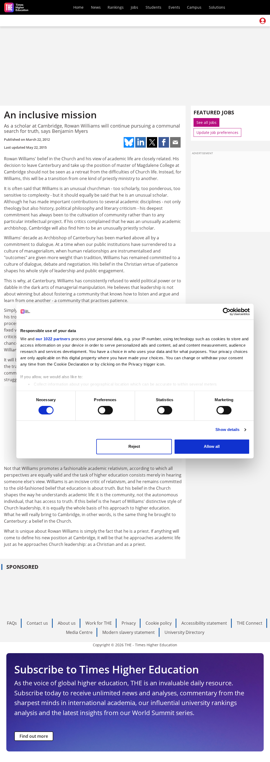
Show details (227, 430)
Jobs (134, 7)
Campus (194, 7)
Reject (134, 446)
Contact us (37, 623)
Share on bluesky (129, 142)
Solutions (217, 7)
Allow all (212, 446)
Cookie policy (159, 623)
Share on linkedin (140, 142)
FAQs (12, 623)
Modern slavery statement (128, 632)
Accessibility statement (204, 623)
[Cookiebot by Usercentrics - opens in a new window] (227, 312)
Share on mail (175, 142)
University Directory (184, 632)
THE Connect (249, 623)
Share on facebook (163, 142)
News (96, 7)
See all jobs (206, 122)
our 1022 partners (53, 339)
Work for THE (98, 623)
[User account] (262, 21)
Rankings (116, 7)
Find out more (34, 736)
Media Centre (79, 632)
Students (153, 7)
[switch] (105, 410)
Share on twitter (152, 142)
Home (78, 7)
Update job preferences (217, 132)
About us (67, 623)
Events (174, 7)
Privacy (129, 623)
